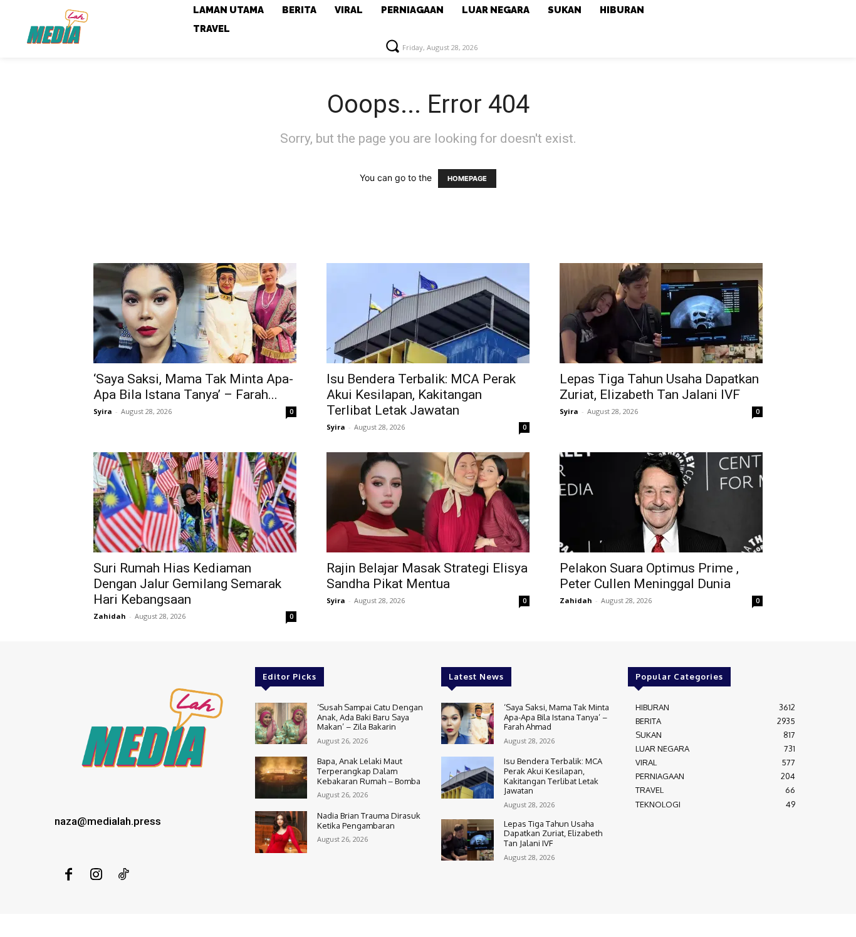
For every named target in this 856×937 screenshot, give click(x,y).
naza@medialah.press (108, 821)
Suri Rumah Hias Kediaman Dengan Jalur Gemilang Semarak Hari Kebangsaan (187, 584)
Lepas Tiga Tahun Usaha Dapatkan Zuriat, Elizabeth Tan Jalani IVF (659, 386)
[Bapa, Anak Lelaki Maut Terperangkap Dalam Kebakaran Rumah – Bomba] (281, 778)
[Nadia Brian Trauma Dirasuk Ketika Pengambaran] (281, 832)
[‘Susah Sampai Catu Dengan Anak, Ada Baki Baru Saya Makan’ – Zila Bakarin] (281, 724)
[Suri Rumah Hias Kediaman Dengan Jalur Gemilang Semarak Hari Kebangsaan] (194, 502)
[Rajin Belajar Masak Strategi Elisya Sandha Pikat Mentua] (428, 502)
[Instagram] (96, 875)
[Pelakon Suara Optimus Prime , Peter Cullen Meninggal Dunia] (661, 502)
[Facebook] (68, 875)
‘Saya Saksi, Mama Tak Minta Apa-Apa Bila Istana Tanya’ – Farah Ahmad (556, 717)
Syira (102, 411)
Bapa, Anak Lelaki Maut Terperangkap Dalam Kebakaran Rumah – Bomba (368, 770)
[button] (392, 45)
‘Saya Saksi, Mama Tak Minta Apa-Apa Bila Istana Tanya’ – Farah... (193, 386)
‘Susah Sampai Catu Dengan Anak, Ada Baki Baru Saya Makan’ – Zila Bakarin (370, 717)
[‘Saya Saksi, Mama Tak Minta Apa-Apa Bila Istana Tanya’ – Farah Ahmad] (194, 313)
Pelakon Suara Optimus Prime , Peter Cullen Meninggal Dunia (649, 576)
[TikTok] (123, 875)
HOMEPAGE (467, 178)
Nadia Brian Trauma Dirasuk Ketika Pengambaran (368, 820)
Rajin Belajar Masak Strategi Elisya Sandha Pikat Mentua (427, 576)
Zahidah (109, 616)
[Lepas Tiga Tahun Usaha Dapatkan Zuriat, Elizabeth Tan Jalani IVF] (661, 313)
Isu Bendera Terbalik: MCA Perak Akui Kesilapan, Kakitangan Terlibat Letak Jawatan (421, 394)
